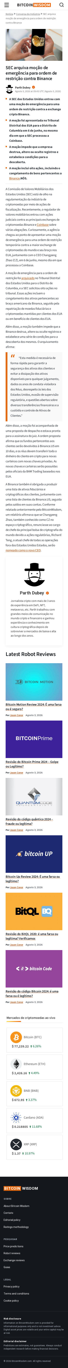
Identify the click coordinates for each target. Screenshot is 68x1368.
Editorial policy (12, 1219)
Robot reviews (12, 1253)
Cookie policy (11, 1300)
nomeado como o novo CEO (23, 550)
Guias (7, 1267)
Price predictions (13, 1246)
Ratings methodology (16, 1227)
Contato (8, 1212)
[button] (61, 5)
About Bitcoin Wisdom (16, 1206)
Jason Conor (16, 715)
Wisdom (21, 1188)
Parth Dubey (32, 592)
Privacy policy (11, 1286)
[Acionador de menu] (6, 5)
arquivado (27, 278)
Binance (14, 178)
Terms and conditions (16, 1293)
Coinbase (43, 225)
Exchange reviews (14, 1260)
